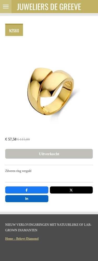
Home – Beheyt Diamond (22, 239)
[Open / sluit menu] (5, 6)
